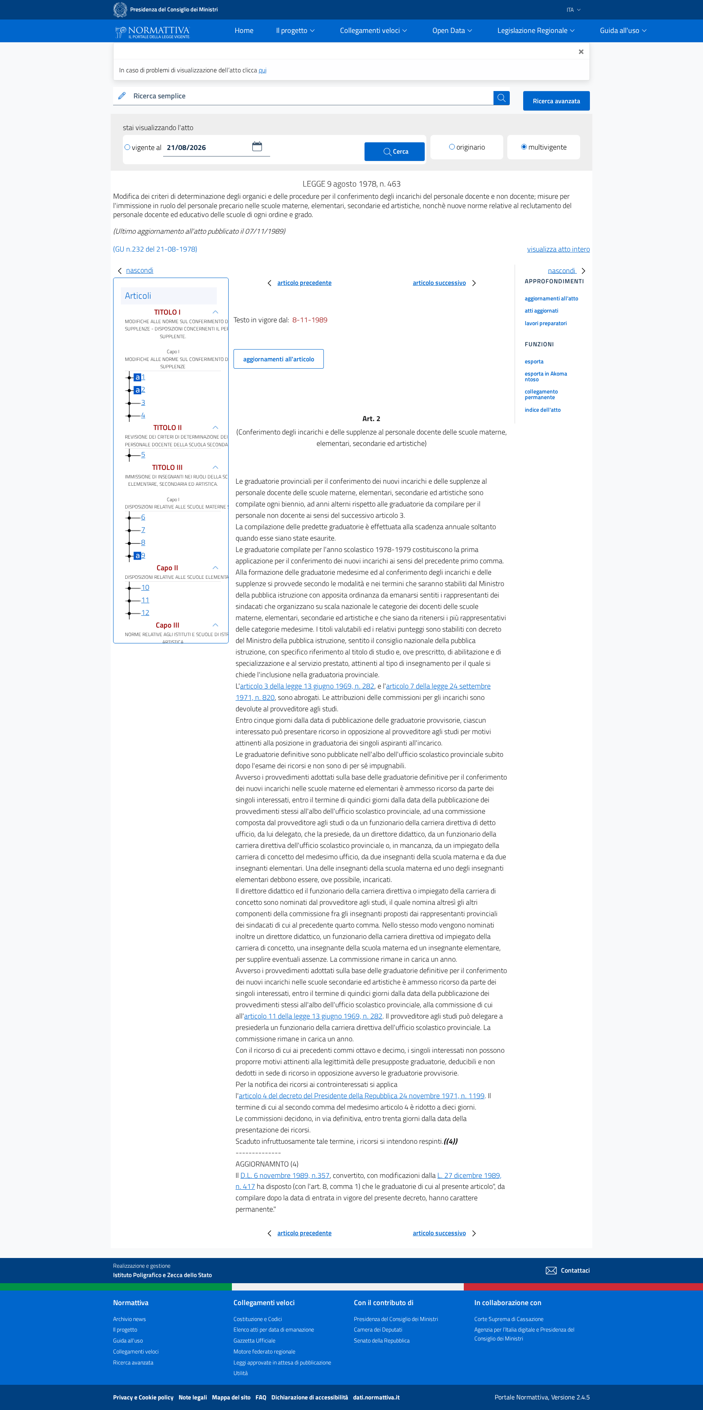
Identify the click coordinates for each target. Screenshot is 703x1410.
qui (262, 70)
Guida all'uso (128, 1340)
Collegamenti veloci (136, 1351)
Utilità (241, 1373)
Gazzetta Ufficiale (254, 1340)
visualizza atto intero (558, 248)
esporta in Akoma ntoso (546, 376)
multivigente (547, 146)
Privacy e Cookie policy (144, 1397)
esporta (534, 361)
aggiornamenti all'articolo (278, 359)
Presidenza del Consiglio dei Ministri (396, 1318)
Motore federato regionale (264, 1351)
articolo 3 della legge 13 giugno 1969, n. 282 (307, 685)
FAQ (261, 1397)
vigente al (147, 147)
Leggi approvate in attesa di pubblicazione (282, 1362)
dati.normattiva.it (376, 1397)
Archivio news (129, 1318)
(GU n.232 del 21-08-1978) (155, 248)
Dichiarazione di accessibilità (310, 1397)
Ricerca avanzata (556, 101)
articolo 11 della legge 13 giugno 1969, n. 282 (313, 1015)
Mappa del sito (232, 1397)
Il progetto (125, 1329)
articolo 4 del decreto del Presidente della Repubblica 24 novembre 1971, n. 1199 (362, 1095)
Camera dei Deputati (378, 1329)
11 (145, 599)
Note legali (193, 1397)
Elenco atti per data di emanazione (274, 1329)
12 (145, 612)
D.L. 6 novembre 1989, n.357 (285, 1175)
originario (470, 146)
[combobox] (311, 96)
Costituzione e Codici (258, 1318)
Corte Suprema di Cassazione (509, 1318)
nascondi (139, 270)
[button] (257, 146)
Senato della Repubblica (382, 1340)
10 (145, 587)
